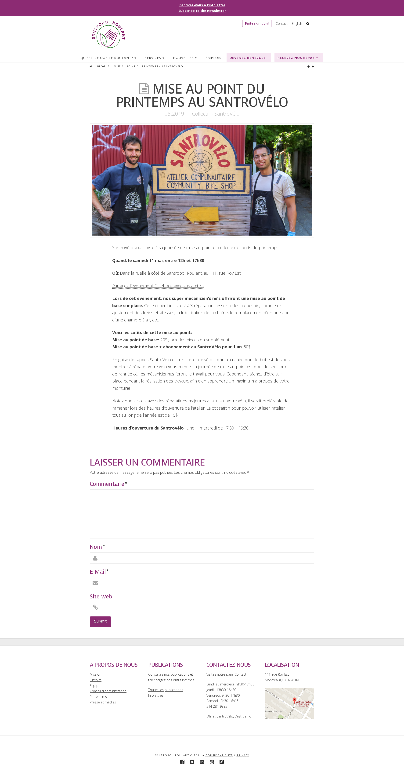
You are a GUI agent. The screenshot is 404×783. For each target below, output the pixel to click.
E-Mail (99, 571)
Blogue (103, 66)
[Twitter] (192, 761)
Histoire (95, 680)
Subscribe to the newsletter (202, 10)
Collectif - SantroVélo (215, 113)
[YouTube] (212, 761)
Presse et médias (103, 702)
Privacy (243, 755)
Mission (95, 674)
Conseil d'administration (108, 691)
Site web (101, 596)
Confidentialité (219, 755)
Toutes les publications (165, 690)
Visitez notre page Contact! (226, 674)
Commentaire (108, 484)
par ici (247, 716)
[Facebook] (182, 761)
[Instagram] (222, 761)
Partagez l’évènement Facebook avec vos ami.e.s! (158, 285)
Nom (97, 547)
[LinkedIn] (202, 761)
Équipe (95, 685)
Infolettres (155, 695)
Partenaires (98, 696)
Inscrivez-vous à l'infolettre (202, 5)
